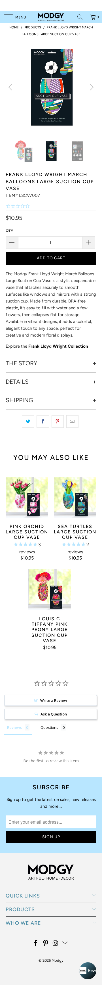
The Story (21, 363)
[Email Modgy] (65, 943)
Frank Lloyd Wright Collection (58, 346)
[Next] (91, 87)
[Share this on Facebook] (43, 421)
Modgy (57, 960)
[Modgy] (51, 17)
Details (17, 381)
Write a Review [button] (53, 700)
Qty (9, 231)
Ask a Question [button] (54, 714)
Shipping (19, 400)
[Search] (82, 17)
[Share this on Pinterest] (58, 421)
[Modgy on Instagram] (56, 943)
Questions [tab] (49, 727)
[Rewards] (87, 970)
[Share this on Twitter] (28, 421)
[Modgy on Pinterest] (46, 943)
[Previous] (11, 87)
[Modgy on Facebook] (36, 943)
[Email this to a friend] (72, 421)
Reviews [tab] (14, 727)
